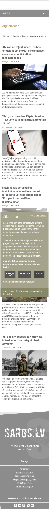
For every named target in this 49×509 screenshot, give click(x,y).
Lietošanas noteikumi (24, 476)
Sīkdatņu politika (24, 483)
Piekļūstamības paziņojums (24, 479)
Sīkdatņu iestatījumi (24, 486)
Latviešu (43, 216)
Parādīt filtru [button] (36, 36)
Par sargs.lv (25, 469)
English (36, 216)
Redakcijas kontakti (24, 472)
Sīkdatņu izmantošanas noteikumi (19, 281)
